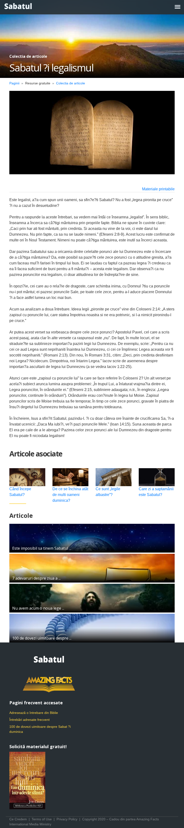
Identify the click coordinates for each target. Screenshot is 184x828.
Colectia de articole (70, 83)
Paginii (14, 83)
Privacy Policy (67, 819)
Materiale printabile (158, 189)
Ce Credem (18, 819)
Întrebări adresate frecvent (29, 720)
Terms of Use (42, 819)
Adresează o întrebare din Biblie (33, 713)
